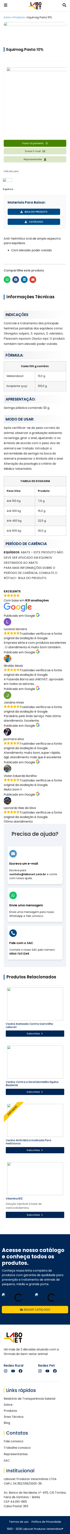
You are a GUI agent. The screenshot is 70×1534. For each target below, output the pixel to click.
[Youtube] (13, 1371)
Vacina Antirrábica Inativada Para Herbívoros (28, 1141)
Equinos (8, 189)
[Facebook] (20, 1371)
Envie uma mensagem (26, 905)
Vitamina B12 (14, 1198)
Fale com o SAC (21, 943)
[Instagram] (5, 1371)
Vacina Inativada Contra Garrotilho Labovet (29, 1025)
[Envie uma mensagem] (13, 895)
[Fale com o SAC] (13, 933)
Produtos (19, 17)
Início (7, 17)
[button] (7, 279)
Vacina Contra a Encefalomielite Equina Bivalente (32, 1083)
